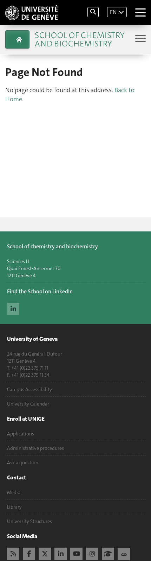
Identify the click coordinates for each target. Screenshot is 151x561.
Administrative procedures (35, 448)
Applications (20, 434)
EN (113, 12)
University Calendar (28, 404)
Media (13, 492)
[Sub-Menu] (139, 39)
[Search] (93, 12)
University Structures (29, 521)
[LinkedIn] (13, 308)
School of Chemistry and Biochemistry (79, 39)
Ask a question (22, 462)
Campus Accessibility (29, 389)
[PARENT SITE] (17, 39)
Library (14, 507)
